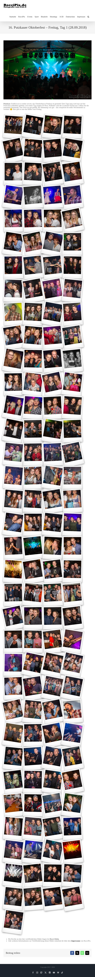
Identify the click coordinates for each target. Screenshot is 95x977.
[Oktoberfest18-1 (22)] (33, 243)
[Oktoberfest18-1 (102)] (13, 711)
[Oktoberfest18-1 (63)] (52, 477)
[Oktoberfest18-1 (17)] (13, 220)
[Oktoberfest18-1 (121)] (72, 805)
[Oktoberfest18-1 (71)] (53, 524)
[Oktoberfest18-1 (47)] (53, 383)
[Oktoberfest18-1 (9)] (13, 173)
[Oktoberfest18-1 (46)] (33, 384)
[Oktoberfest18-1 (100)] (53, 688)
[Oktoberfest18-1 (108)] (53, 734)
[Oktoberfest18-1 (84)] (52, 594)
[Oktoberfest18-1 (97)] (72, 664)
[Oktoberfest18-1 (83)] (33, 594)
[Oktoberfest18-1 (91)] (33, 641)
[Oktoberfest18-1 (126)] (13, 851)
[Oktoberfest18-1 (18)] (33, 220)
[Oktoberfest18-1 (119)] (33, 805)
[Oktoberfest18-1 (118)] (13, 805)
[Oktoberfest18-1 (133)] (72, 875)
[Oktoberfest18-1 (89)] (72, 618)
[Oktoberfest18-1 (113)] (72, 758)
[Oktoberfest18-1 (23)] (53, 243)
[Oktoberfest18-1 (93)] (72, 641)
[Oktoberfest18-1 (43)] (53, 360)
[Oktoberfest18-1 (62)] (33, 477)
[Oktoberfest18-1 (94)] (13, 664)
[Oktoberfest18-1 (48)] (72, 384)
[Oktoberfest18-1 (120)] (52, 805)
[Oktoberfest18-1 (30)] (33, 290)
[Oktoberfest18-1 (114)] (13, 781)
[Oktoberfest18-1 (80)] (52, 571)
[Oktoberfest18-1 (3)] (53, 126)
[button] (88, 17)
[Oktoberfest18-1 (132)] (53, 875)
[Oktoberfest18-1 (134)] (13, 898)
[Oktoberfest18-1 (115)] (33, 781)
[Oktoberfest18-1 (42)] (33, 360)
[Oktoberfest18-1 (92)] (52, 641)
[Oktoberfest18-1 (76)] (52, 547)
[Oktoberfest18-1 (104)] (53, 711)
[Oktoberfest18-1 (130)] (13, 875)
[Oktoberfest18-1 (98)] (13, 688)
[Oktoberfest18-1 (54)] (33, 430)
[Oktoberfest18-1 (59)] (52, 454)
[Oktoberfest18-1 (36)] (72, 313)
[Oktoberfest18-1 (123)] (33, 828)
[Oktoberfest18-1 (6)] (33, 150)
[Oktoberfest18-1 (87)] (33, 618)
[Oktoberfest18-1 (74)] (13, 547)
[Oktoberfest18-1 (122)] (13, 828)
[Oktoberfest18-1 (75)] (33, 547)
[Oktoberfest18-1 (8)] (72, 150)
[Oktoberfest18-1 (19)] (53, 220)
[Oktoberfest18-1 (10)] (33, 173)
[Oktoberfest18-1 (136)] (52, 898)
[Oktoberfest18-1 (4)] (72, 126)
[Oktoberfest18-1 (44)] (72, 360)
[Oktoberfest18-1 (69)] (13, 524)
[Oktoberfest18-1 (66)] (33, 501)
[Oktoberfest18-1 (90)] (13, 641)
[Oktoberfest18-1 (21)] (13, 243)
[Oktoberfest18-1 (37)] (13, 337)
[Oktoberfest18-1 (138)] (13, 922)
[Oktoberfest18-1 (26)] (33, 267)
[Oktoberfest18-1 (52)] (72, 407)
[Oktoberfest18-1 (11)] (52, 173)
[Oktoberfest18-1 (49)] (13, 407)
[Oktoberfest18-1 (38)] (33, 337)
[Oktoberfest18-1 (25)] (13, 267)
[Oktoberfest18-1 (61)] (13, 477)
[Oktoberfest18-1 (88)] (53, 618)
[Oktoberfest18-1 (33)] (13, 314)
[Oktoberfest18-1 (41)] (13, 360)
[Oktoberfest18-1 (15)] (53, 196)
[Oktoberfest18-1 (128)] (53, 851)
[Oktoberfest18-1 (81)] (72, 571)
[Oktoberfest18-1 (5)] (13, 149)
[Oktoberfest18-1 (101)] (72, 688)
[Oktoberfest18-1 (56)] (72, 431)
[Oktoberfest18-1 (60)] (72, 454)
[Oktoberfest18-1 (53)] (13, 430)
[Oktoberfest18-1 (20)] (72, 220)
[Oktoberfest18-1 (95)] (33, 664)
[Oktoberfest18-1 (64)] (72, 477)
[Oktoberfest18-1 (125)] (72, 828)
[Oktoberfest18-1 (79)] (32, 571)
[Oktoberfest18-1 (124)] (52, 828)
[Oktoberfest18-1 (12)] (72, 173)
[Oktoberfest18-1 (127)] (33, 851)
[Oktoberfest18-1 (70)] (33, 524)
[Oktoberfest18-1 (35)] (52, 314)
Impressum (75, 941)
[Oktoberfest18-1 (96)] (53, 664)
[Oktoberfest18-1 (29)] (13, 290)
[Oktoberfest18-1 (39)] (53, 337)
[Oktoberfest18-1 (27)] (53, 267)
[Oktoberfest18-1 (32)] (72, 290)
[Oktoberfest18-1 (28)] (72, 267)
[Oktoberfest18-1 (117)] (72, 781)
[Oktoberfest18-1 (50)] (33, 407)
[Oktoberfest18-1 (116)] (52, 781)
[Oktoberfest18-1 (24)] (72, 243)
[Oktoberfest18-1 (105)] (72, 711)
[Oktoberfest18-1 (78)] (13, 571)
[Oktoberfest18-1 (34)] (33, 314)
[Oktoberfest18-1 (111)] (33, 758)
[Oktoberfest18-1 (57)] (13, 454)
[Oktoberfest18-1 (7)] (53, 150)
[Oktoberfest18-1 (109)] (72, 735)
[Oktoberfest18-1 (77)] (72, 547)
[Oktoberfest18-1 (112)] (52, 758)
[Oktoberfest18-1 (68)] (72, 501)
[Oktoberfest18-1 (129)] (72, 851)
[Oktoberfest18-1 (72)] (72, 524)
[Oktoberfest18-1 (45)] (13, 384)
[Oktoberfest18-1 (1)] (13, 126)
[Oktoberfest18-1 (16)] (72, 197)
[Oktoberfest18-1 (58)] (33, 454)
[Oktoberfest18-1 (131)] (33, 875)
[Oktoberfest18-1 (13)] (13, 197)
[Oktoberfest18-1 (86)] (13, 617)
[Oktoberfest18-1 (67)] (52, 501)
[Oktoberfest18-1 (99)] (32, 688)
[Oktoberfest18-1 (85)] (72, 594)
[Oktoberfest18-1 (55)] (52, 431)
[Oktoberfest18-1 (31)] (52, 290)
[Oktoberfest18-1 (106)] (13, 735)
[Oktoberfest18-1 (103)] (33, 711)
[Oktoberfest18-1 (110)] (13, 758)
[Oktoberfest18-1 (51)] (52, 407)
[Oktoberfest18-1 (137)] (72, 898)
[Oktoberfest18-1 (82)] (13, 594)
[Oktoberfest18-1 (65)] (13, 500)
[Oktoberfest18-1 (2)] (33, 126)
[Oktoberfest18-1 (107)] (33, 735)
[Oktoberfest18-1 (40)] (72, 337)
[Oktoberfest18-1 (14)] (33, 196)
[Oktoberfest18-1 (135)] (33, 898)
